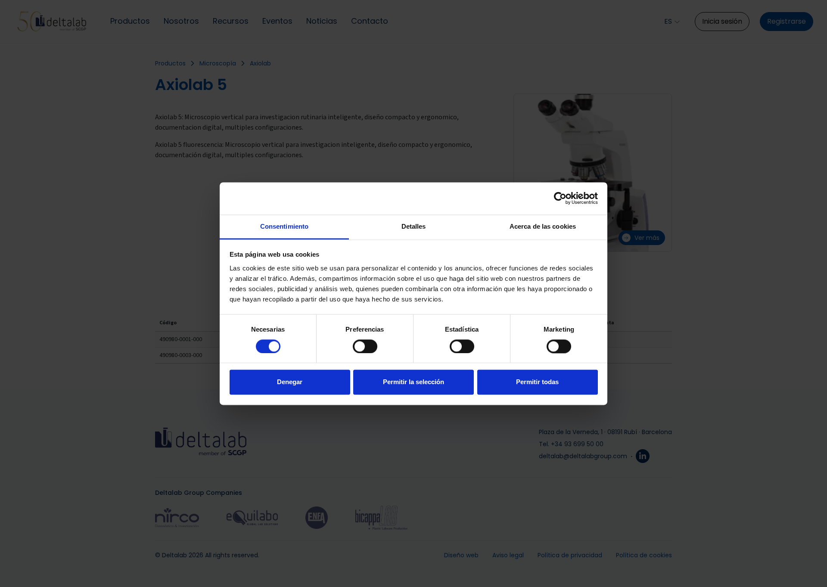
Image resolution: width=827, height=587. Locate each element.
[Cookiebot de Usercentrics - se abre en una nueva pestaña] (560, 198)
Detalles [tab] (413, 226)
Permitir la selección (413, 382)
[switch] (365, 346)
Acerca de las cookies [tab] (543, 226)
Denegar (289, 382)
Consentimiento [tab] (284, 226)
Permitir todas (537, 382)
